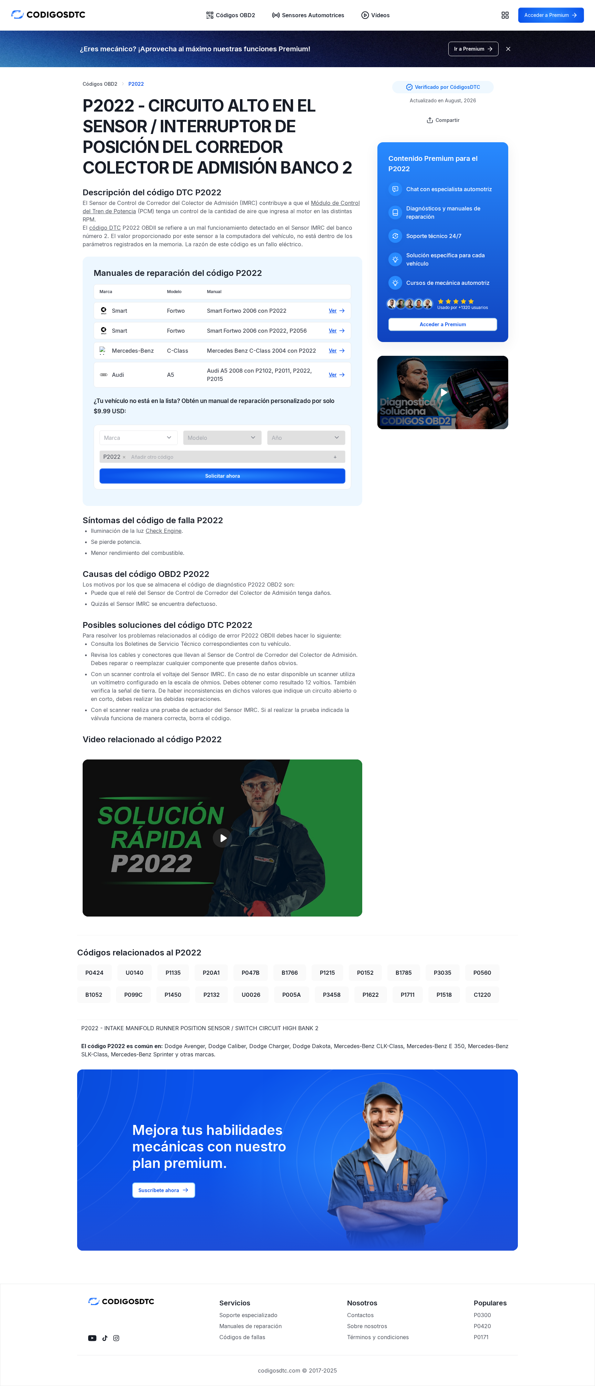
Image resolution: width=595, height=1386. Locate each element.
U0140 (135, 972)
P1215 (327, 972)
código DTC (105, 227)
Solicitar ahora (222, 476)
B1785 (404, 972)
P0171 (481, 1337)
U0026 (251, 994)
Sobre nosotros (367, 1326)
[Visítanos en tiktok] (105, 1338)
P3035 (442, 972)
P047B (251, 972)
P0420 (482, 1326)
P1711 (408, 994)
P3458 (332, 994)
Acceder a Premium (443, 324)
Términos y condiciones (378, 1337)
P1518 (444, 994)
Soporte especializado (248, 1315)
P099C (133, 994)
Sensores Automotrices (313, 15)
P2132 (211, 994)
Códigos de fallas (242, 1337)
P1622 (371, 994)
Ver (333, 310)
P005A (291, 994)
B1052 (93, 994)
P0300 (482, 1315)
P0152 (365, 972)
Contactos (360, 1315)
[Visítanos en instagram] (116, 1338)
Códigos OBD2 (235, 15)
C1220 (482, 994)
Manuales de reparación (250, 1326)
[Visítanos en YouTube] (92, 1338)
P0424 (94, 972)
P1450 (173, 994)
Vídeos (380, 15)
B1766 (290, 972)
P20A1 (211, 972)
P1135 (173, 972)
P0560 (482, 972)
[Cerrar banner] (508, 49)
